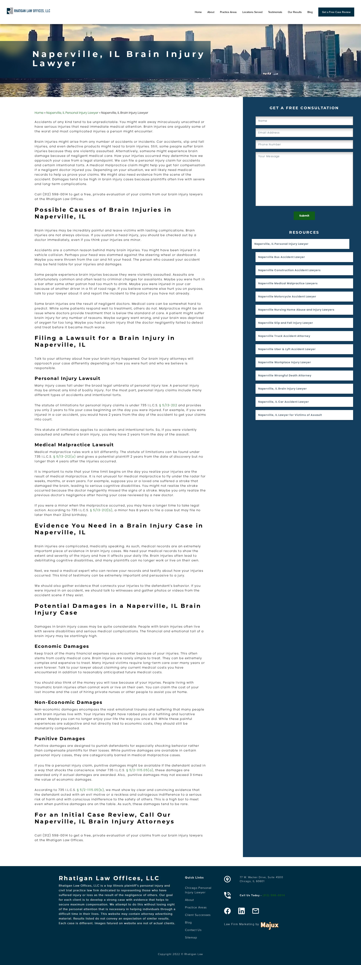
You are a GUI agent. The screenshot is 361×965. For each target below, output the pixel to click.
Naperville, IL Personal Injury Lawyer (72, 113)
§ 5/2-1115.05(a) (139, 770)
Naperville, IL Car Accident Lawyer (283, 402)
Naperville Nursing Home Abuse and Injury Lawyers (296, 310)
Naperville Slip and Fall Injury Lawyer (285, 323)
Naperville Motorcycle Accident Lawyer (287, 296)
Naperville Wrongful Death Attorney (284, 375)
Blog (310, 12)
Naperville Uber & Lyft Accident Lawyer (287, 349)
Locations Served (252, 12)
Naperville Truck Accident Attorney (284, 336)
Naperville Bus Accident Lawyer (281, 257)
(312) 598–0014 (274, 895)
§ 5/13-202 (168, 405)
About (210, 12)
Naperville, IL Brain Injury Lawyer (282, 388)
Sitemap (191, 937)
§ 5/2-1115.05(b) (90, 790)
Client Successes (198, 915)
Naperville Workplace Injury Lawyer (284, 362)
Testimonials (275, 12)
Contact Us (193, 930)
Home (198, 12)
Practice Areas (228, 12)
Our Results (295, 12)
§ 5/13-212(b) (101, 510)
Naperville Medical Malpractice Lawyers (288, 283)
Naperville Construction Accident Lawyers (289, 270)
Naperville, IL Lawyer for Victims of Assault (290, 415)
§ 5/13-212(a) (64, 456)
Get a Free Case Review (336, 12)
